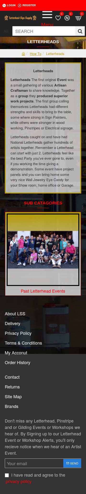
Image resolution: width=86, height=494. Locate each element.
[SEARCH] (80, 31)
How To (35, 53)
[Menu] (47, 18)
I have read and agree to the (35, 478)
